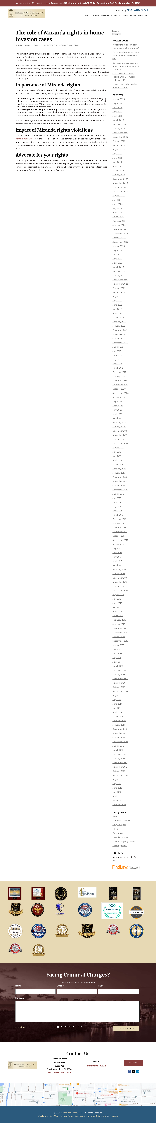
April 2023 (117, 263)
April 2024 (117, 212)
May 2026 (117, 112)
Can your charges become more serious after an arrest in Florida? (125, 66)
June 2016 (117, 603)
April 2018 (117, 511)
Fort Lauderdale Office (59, 1072)
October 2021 (118, 338)
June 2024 (117, 204)
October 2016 (118, 586)
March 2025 (118, 170)
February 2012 (119, 805)
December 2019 (119, 431)
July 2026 (117, 103)
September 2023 (120, 242)
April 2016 (117, 611)
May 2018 (116, 506)
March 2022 (118, 317)
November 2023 (120, 233)
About (96, 16)
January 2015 (118, 674)
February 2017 (119, 569)
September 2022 (120, 292)
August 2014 (118, 695)
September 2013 (120, 742)
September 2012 (120, 775)
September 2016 (120, 590)
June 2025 (117, 158)
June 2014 (117, 704)
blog (114, 816)
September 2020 (120, 393)
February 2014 (119, 721)
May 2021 (116, 359)
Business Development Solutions (90, 1116)
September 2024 (120, 191)
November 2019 (119, 435)
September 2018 (120, 490)
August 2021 (118, 347)
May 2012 (116, 792)
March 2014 (117, 716)
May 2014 (116, 708)
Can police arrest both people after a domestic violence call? (123, 76)
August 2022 (118, 296)
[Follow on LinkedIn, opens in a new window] (137, 1071)
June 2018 (117, 502)
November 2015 (119, 632)
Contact (142, 16)
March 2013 (117, 750)
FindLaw (114, 1116)
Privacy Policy (66, 1116)
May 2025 (117, 162)
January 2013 (118, 758)
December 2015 (119, 628)
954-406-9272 (137, 10)
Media (133, 16)
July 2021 (116, 351)
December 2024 (120, 179)
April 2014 (117, 712)
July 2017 (116, 548)
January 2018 (118, 523)
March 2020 (118, 418)
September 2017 (120, 540)
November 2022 (120, 284)
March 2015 (117, 666)
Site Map (54, 1116)
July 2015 (116, 649)
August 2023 (118, 246)
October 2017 (118, 536)
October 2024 (119, 187)
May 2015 (116, 658)
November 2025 (120, 137)
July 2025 (117, 154)
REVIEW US (134, 1063)
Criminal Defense (110, 16)
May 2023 (117, 259)
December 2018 (119, 477)
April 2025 (117, 166)
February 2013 (119, 754)
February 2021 (119, 372)
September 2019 (120, 443)
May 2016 (116, 607)
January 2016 (118, 624)
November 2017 (119, 532)
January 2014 (118, 725)
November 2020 (120, 385)
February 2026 (119, 124)
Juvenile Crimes (120, 837)
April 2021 (117, 364)
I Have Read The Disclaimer (71, 1027)
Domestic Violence (121, 820)
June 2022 (117, 305)
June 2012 (117, 788)
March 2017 (117, 565)
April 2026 (117, 116)
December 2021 (119, 330)
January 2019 (118, 473)
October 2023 (119, 238)
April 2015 (117, 662)
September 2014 (120, 691)
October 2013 (118, 737)
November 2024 (120, 183)
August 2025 (118, 149)
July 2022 (117, 301)
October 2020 (119, 389)
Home (88, 16)
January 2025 (118, 175)
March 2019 (117, 464)
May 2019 (116, 456)
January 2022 (118, 326)
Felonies (57, 45)
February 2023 (119, 271)
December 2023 (120, 229)
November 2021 (119, 334)
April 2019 (117, 460)
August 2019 (118, 448)
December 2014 (120, 679)
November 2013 (119, 733)
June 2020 (117, 406)
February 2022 (119, 322)
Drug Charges (119, 825)
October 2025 (118, 141)
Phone (101, 986)
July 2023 (117, 250)
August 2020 (118, 397)
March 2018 (117, 515)
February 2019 (119, 469)
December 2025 (120, 133)
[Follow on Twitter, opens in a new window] (133, 1071)
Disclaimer (20, 1027)
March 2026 (118, 120)
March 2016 (117, 616)
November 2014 (119, 683)
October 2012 (118, 771)
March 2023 (118, 267)
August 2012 (118, 779)
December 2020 (120, 380)
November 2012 (119, 767)
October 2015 (118, 637)
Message (19, 998)
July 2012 (116, 784)
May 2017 (116, 557)
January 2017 (118, 574)
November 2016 (119, 582)
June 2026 (117, 107)
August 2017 (118, 544)
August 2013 (118, 746)
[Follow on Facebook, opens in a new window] (129, 1071)
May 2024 (117, 208)
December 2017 (119, 527)
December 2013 (119, 729)
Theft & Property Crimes (70, 45)
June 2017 (117, 553)
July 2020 (117, 401)
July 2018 (116, 498)
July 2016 (116, 599)
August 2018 (118, 494)
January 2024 (119, 225)
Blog (125, 16)
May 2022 (117, 309)
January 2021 (118, 376)
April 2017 (117, 561)
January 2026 (118, 128)
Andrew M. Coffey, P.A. (33, 45)
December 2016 (119, 578)
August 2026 (118, 99)
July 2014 (116, 700)
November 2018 (119, 481)
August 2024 (118, 196)
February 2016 (119, 620)
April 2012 (117, 796)
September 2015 (120, 641)
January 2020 (119, 427)
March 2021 (117, 368)
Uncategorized (119, 846)
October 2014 (118, 687)
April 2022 (117, 313)
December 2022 (120, 280)
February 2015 (119, 670)
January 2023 (118, 275)
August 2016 (118, 595)
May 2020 (117, 410)
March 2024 (118, 217)
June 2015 (117, 653)
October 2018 (118, 485)
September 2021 (120, 343)
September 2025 (120, 145)
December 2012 (119, 763)
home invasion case (25, 139)
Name (18, 986)
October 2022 (119, 288)
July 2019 (116, 452)
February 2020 (119, 422)
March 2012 (117, 800)
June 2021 (117, 355)
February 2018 (119, 519)
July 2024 (117, 200)
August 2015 (118, 645)
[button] (154, 1107)
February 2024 (119, 221)
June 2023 (117, 254)
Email (60, 986)
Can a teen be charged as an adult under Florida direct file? (126, 55)
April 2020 (117, 414)
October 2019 (118, 439)
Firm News (117, 833)
